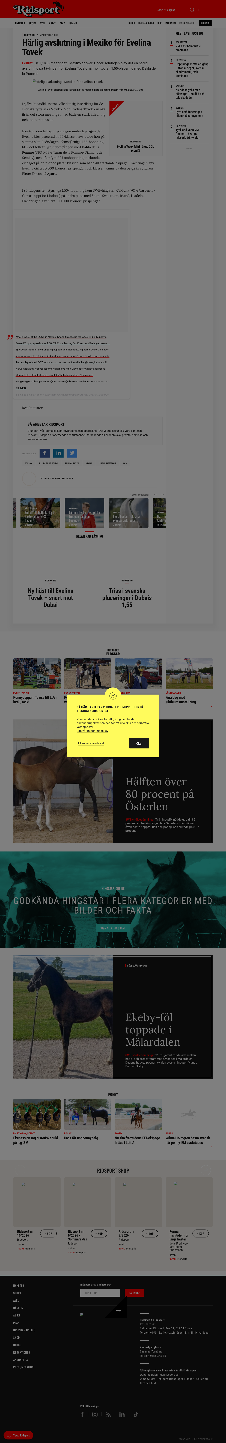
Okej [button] (139, 743)
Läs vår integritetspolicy (92, 731)
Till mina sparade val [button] (91, 743)
